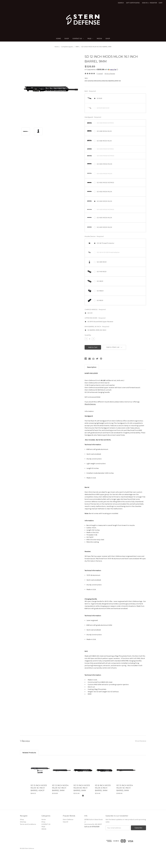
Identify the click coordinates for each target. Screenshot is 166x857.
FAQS (89, 38)
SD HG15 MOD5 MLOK (104, 227)
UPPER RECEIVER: (95, 318)
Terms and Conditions (28, 824)
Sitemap (23, 822)
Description (91, 367)
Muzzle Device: (94, 236)
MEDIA (99, 38)
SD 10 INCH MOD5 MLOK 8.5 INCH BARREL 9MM (82, 787)
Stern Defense (68, 819)
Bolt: (90, 91)
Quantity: (88, 335)
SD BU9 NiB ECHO (103, 108)
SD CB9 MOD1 (101, 262)
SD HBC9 (100, 281)
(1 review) (100, 74)
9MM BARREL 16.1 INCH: (97, 326)
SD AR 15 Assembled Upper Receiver (100, 322)
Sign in (144, 3)
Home (58, 38)
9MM (77, 47)
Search (121, 3)
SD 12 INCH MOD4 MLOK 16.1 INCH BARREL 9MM (60, 787)
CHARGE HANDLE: (95, 309)
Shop (66, 38)
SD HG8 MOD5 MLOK (104, 141)
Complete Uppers (67, 47)
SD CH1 (90, 313)
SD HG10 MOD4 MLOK (104, 164)
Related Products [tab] (29, 753)
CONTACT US (77, 38)
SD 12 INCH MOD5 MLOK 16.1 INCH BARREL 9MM (96, 47)
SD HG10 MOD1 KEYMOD (105, 149)
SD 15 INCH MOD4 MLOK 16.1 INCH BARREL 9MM (124, 787)
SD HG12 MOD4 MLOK (104, 192)
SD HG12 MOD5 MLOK (104, 201)
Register (153, 3)
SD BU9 (99, 98)
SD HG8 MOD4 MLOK (104, 131)
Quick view (40, 768)
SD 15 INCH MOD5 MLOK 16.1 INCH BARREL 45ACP (39, 787)
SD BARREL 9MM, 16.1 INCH (97, 330)
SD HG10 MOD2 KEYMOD (105, 156)
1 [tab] (83, 795)
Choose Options (40, 772)
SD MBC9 (100, 291)
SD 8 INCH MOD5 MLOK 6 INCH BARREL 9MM (103, 787)
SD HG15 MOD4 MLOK (104, 218)
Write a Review (110, 74)
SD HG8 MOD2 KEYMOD (105, 123)
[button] (115, 69)
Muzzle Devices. (90, 404)
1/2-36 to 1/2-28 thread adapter (108, 252)
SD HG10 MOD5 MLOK (104, 174)
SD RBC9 (100, 300)
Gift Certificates (133, 3)
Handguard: (93, 117)
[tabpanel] (40, 776)
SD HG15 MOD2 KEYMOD (105, 209)
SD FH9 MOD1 (101, 272)
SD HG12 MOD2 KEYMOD (105, 183)
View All (65, 822)
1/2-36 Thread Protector (105, 243)
